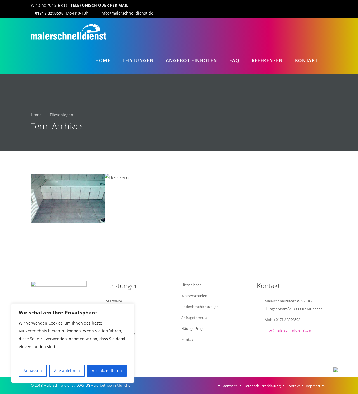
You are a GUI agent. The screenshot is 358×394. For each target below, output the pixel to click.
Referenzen (267, 60)
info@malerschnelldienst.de (288, 330)
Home (102, 60)
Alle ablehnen (67, 370)
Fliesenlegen (191, 284)
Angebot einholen (191, 60)
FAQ (234, 60)
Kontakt (306, 60)
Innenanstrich (117, 322)
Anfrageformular (195, 317)
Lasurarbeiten (117, 344)
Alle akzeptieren (107, 370)
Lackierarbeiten (119, 355)
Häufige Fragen (194, 328)
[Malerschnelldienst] (68, 32)
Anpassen (32, 370)
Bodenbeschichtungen (200, 306)
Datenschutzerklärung (262, 385)
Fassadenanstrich (120, 333)
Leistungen (138, 60)
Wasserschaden (194, 295)
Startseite (114, 301)
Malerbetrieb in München (111, 385)
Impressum (315, 385)
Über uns (113, 311)
